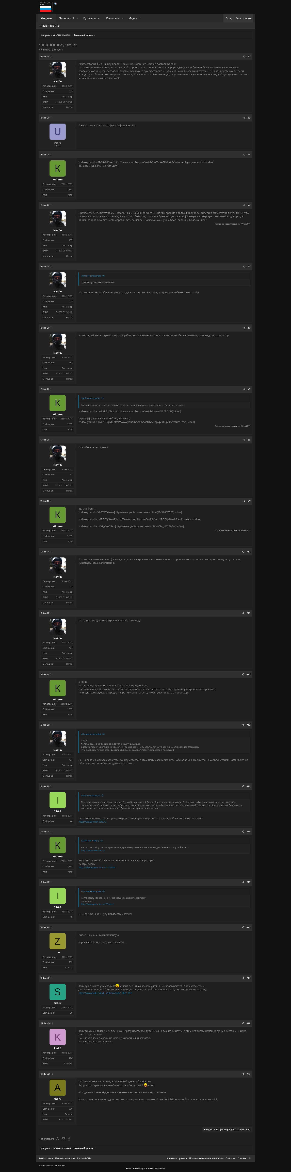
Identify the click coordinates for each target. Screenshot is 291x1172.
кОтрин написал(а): (91, 275)
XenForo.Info (59, 1165)
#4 (249, 205)
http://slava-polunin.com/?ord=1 (97, 867)
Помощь (230, 1158)
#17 (248, 927)
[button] (77, 18)
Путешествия (91, 18)
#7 (249, 389)
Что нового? (66, 18)
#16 (248, 882)
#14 (248, 786)
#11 (248, 613)
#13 (248, 724)
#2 (249, 117)
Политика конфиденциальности (206, 1158)
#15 (248, 831)
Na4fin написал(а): (90, 398)
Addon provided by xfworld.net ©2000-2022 (145, 1168)
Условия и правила (177, 1158)
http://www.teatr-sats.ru (92, 821)
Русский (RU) (84, 1158)
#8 (249, 439)
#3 (249, 154)
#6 (249, 327)
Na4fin (44, 49)
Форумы (46, 18)
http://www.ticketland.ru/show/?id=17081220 (105, 993)
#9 (249, 501)
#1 (249, 56)
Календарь (113, 18)
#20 (248, 1074)
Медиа (133, 18)
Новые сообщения (49, 25)
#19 (248, 1023)
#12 (248, 674)
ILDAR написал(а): (90, 840)
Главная (242, 1158)
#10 (248, 551)
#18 (248, 978)
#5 (249, 266)
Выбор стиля (46, 1158)
